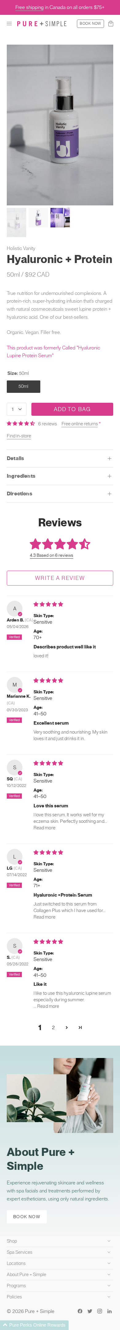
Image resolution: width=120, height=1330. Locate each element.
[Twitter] (90, 1311)
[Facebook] (80, 1311)
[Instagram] (99, 1311)
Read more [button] (44, 828)
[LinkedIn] (109, 1311)
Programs (16, 1285)
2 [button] (53, 1027)
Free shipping (29, 7)
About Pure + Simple (26, 1274)
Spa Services (19, 1252)
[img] (48, 604)
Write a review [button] (60, 578)
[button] (9, 23)
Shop (12, 1241)
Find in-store (19, 436)
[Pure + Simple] (41, 23)
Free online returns (80, 424)
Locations (16, 1263)
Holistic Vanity (21, 248)
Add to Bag (72, 409)
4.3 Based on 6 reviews (51, 555)
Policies (14, 1297)
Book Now (90, 23)
